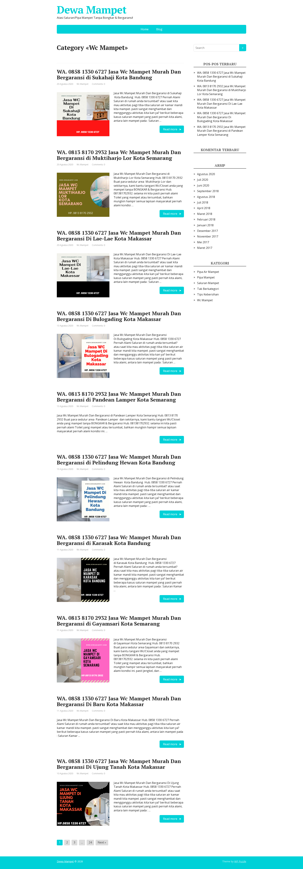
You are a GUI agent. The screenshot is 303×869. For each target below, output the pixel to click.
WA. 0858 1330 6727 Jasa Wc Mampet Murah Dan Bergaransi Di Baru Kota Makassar (119, 701)
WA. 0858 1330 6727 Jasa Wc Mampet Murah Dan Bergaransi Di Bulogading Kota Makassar (119, 316)
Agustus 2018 (206, 197)
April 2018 (203, 208)
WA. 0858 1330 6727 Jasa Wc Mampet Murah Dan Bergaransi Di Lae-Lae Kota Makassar (119, 235)
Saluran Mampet (208, 283)
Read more (170, 129)
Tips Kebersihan (208, 294)
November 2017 (207, 236)
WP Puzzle (240, 861)
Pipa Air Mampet (208, 272)
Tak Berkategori (208, 289)
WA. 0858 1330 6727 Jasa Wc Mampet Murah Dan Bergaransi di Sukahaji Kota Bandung (119, 74)
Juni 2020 (203, 185)
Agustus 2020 (206, 174)
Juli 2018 (202, 202)
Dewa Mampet (91, 9)
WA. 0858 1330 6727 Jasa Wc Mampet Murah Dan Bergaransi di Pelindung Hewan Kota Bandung (119, 459)
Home (145, 29)
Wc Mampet (82, 83)
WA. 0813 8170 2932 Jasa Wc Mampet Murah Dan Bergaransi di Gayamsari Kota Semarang (119, 620)
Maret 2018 (204, 214)
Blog (159, 29)
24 (90, 842)
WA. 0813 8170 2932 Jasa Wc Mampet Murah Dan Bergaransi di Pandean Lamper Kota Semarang (119, 396)
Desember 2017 (207, 231)
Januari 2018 (205, 225)
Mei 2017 (203, 242)
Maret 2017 (204, 248)
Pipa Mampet (206, 277)
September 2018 (208, 191)
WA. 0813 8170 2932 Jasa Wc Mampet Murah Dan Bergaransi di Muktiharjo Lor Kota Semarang (119, 155)
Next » (102, 842)
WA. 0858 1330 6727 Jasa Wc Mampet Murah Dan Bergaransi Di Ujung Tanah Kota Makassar (119, 764)
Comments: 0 (98, 83)
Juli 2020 (202, 180)
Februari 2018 (206, 219)
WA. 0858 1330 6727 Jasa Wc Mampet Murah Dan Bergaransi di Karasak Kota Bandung (119, 540)
